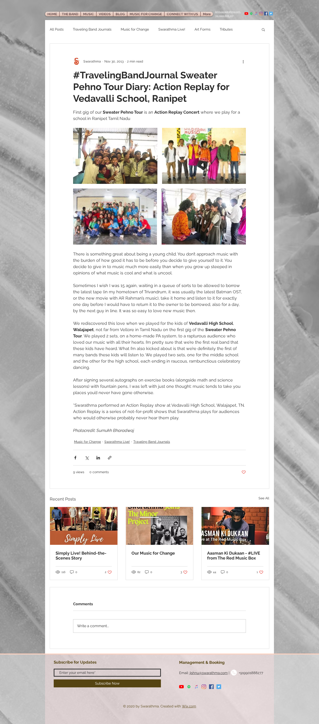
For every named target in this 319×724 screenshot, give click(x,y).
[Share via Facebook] (75, 457)
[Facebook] (266, 13)
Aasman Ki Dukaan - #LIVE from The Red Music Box (233, 555)
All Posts (57, 29)
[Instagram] (261, 13)
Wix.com (189, 706)
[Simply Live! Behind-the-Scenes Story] (83, 526)
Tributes (226, 29)
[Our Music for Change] (159, 526)
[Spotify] (251, 13)
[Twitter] (271, 13)
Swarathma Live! (171, 29)
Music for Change (135, 29)
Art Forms (202, 29)
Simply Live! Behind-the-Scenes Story (81, 555)
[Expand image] (115, 156)
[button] (263, 29)
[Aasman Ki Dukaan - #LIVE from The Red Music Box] (235, 526)
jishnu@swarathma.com (209, 673)
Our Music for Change (153, 553)
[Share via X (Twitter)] (87, 457)
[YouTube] (246, 13)
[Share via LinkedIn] (98, 457)
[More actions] (243, 61)
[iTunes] (256, 13)
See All (264, 498)
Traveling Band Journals (92, 29)
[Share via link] (109, 457)
